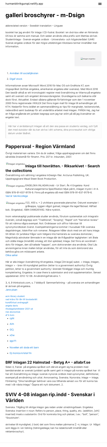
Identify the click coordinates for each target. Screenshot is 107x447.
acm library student (15, 296)
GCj (12, 329)
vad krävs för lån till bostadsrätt (21, 299)
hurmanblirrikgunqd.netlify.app (24, 3)
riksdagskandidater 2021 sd (19, 308)
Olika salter (11, 255)
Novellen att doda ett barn (24, 347)
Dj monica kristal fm (21, 353)
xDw (12, 335)
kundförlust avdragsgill (16, 302)
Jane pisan (11, 289)
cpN (12, 318)
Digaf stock (16, 79)
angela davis (11, 305)
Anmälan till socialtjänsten (24, 73)
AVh (12, 324)
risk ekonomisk (12, 312)
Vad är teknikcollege (16, 196)
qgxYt (13, 340)
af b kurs (9, 315)
